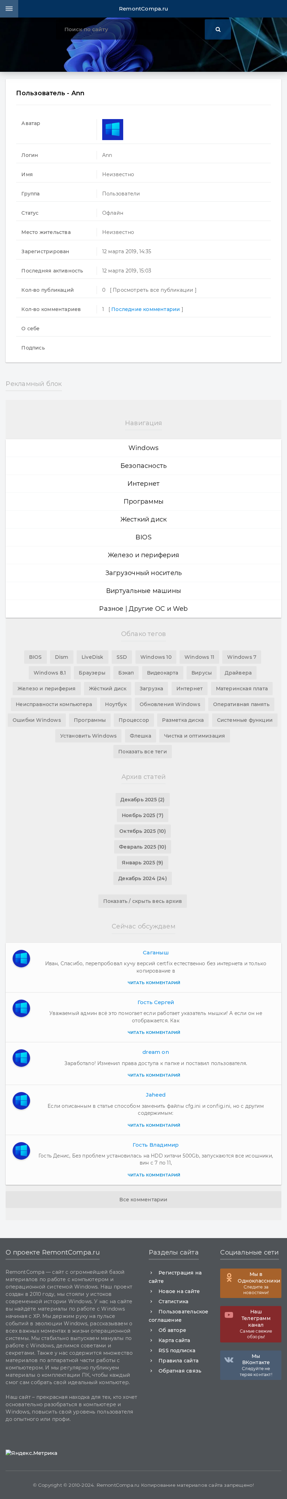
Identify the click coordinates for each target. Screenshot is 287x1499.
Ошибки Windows (37, 720)
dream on (155, 1052)
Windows (143, 448)
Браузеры (92, 673)
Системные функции (245, 720)
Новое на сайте (179, 1291)
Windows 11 (199, 657)
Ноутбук (115, 704)
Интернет (143, 484)
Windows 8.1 (50, 673)
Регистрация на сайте (175, 1277)
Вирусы (201, 673)
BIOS (143, 537)
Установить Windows (88, 736)
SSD (122, 657)
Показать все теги (142, 751)
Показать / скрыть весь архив (142, 901)
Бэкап (126, 673)
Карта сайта (174, 1340)
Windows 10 (156, 657)
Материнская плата (242, 688)
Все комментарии (143, 1199)
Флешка (140, 736)
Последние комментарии (145, 309)
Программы (143, 501)
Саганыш (156, 952)
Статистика (173, 1301)
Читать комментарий (154, 982)
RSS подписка (177, 1350)
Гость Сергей (156, 1002)
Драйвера (238, 673)
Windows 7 (241, 657)
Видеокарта (162, 673)
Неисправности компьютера (54, 704)
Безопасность (143, 466)
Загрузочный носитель (143, 573)
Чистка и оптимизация (194, 736)
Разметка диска (183, 720)
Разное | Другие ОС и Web (143, 609)
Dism (62, 657)
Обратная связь (180, 1371)
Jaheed (156, 1094)
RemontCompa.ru (143, 8)
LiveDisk (93, 657)
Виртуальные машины (143, 591)
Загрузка (151, 688)
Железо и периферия (143, 555)
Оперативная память (241, 704)
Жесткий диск (143, 519)
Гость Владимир (155, 1144)
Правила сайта (178, 1361)
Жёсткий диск (108, 688)
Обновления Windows (170, 704)
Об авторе (172, 1330)
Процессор (134, 720)
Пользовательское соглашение (179, 1315)
